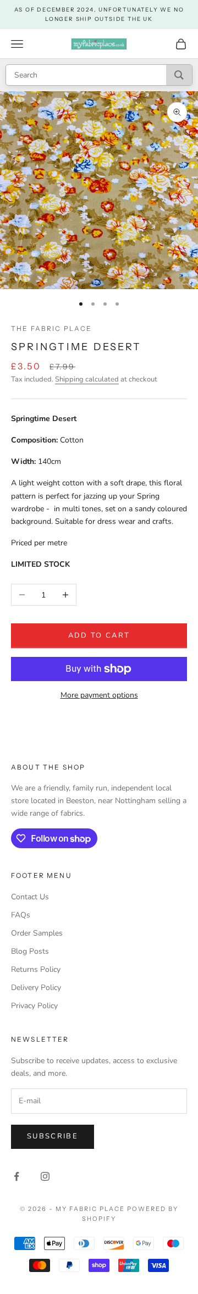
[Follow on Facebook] (16, 1176)
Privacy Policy (34, 1005)
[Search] (179, 75)
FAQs (20, 915)
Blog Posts (30, 951)
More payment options (99, 695)
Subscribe (52, 1136)
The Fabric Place (51, 328)
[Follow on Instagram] (45, 1176)
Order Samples (37, 933)
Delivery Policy (36, 987)
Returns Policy (36, 969)
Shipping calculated (87, 379)
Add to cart (99, 635)
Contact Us (30, 897)
